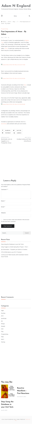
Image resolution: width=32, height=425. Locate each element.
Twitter (18, 130)
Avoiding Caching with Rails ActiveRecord (24, 140)
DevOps (3, 313)
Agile (2, 310)
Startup (3, 342)
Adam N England (16, 6)
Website (3, 212)
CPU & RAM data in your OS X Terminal (11, 252)
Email (3, 207)
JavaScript (3, 318)
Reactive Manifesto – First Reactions (23, 390)
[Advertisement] (16, 162)
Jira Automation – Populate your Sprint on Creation (14, 249)
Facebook (7, 130)
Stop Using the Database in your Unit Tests (12, 244)
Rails (2, 336)
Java (2, 315)
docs (25, 85)
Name (3, 201)
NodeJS (3, 326)
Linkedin (19, 132)
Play (2, 331)
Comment (4, 189)
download (3, 123)
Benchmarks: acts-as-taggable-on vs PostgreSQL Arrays (6, 141)
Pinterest (8, 132)
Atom (6, 48)
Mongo (3, 323)
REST (2, 339)
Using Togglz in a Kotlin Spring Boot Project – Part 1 (14, 247)
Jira (2, 321)
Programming (4, 29)
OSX (2, 329)
